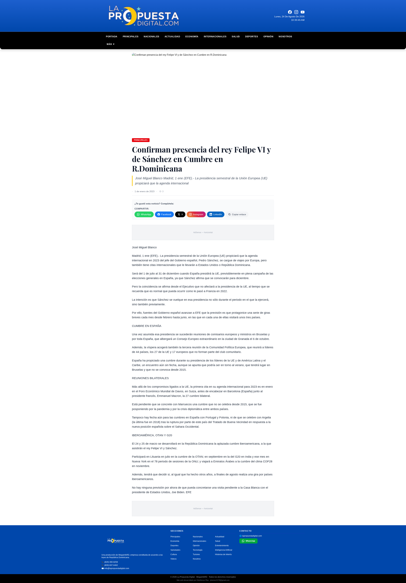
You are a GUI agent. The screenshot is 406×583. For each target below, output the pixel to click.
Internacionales (215, 36)
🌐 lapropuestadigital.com (250, 536)
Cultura (173, 554)
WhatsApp (146, 214)
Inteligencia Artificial (223, 550)
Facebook (166, 214)
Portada (111, 36)
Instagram (198, 214)
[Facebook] (290, 12)
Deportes (251, 36)
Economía (191, 36)
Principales (130, 36)
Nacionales (151, 36)
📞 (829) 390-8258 (110, 562)
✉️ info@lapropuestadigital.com (115, 568)
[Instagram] (296, 12)
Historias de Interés (223, 554)
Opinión (268, 36)
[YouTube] (302, 12)
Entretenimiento (222, 545)
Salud (236, 36)
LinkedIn (217, 214)
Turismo (196, 554)
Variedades (175, 550)
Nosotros (285, 36)
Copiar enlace (239, 214)
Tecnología (197, 550)
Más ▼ (111, 44)
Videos (173, 559)
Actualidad (172, 36)
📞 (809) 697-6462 (110, 565)
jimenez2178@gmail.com (219, 580)
